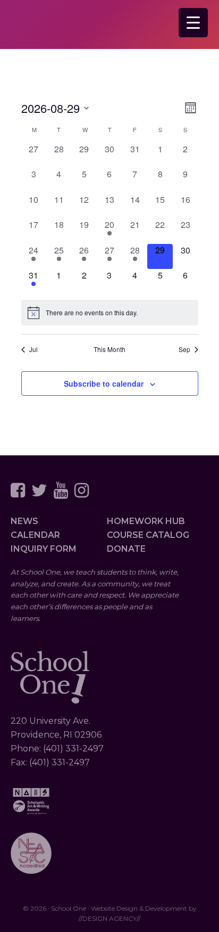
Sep (184, 349)
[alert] (109, 312)
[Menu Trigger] (193, 22)
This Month (109, 349)
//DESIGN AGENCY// (109, 918)
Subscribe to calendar (104, 383)
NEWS (24, 521)
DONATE (126, 549)
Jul (33, 349)
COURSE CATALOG (148, 535)
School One (64, 27)
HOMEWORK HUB (146, 521)
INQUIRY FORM (44, 549)
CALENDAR (35, 535)
